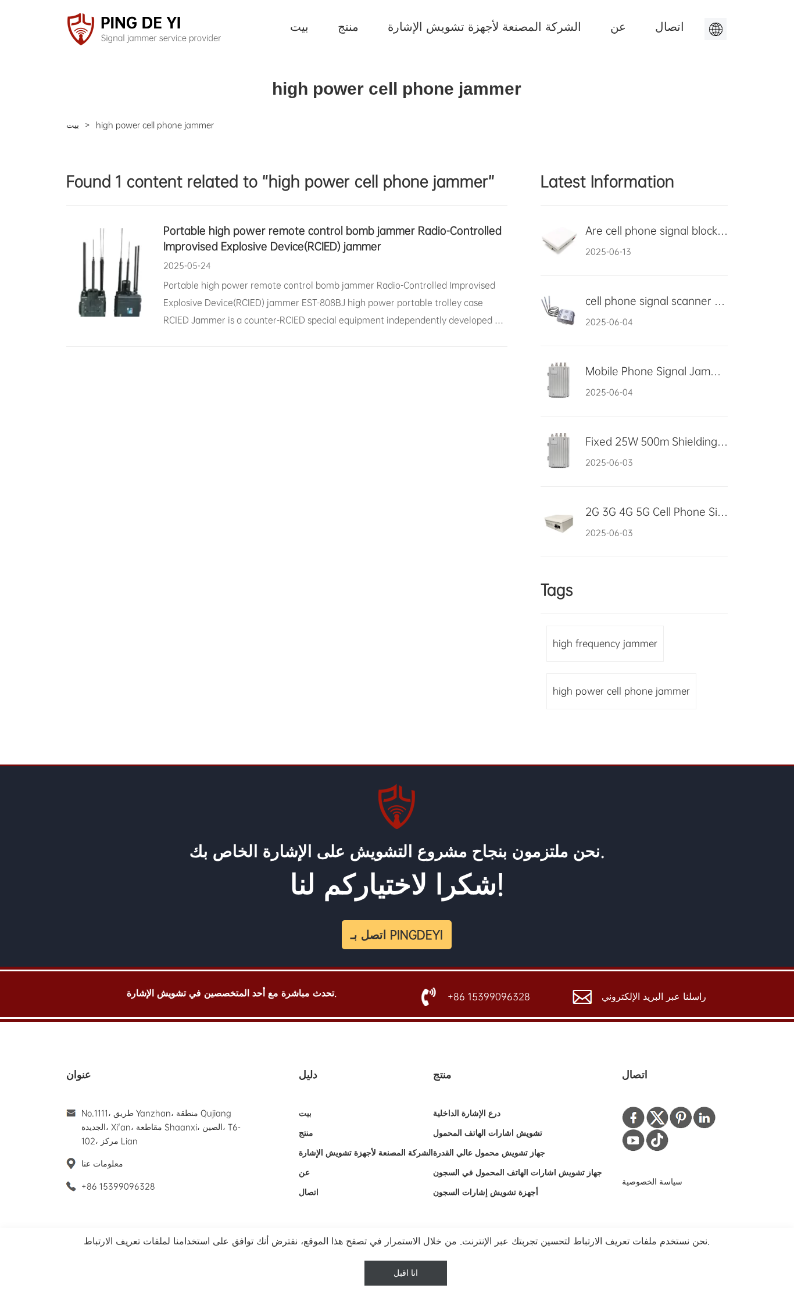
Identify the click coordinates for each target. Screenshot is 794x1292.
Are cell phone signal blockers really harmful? (656, 231)
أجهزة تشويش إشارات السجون (485, 1192)
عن (618, 26)
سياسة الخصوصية (652, 1181)
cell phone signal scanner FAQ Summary (656, 301)
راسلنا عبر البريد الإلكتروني (654, 996)
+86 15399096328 (489, 996)
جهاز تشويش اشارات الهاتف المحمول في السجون (517, 1172)
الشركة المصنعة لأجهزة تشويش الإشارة (484, 26)
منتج (348, 26)
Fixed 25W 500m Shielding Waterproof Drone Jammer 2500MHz (656, 441)
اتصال (669, 26)
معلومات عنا (102, 1163)
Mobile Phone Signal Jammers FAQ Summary (656, 371)
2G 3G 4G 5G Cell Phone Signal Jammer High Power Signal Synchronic (656, 512)
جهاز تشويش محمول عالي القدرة (489, 1152)
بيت (299, 26)
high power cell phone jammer (621, 691)
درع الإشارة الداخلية (466, 1113)
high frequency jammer (605, 643)
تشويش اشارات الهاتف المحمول (487, 1133)
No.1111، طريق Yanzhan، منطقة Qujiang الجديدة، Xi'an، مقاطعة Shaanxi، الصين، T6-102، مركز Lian (161, 1127)
